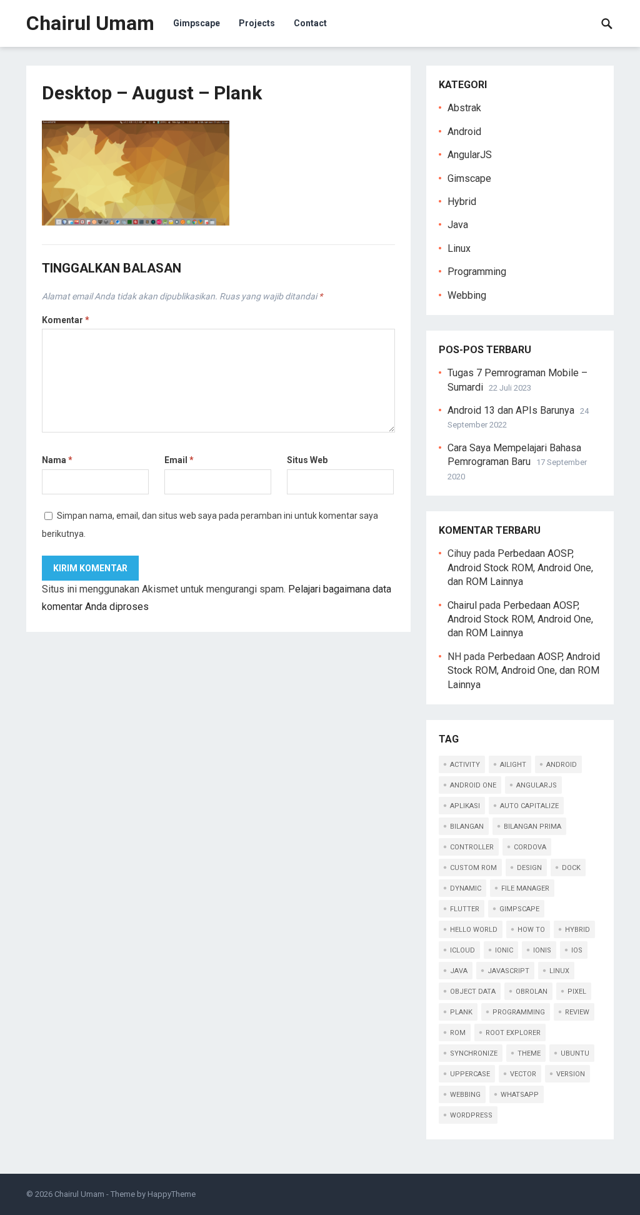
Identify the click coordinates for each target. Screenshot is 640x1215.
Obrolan (532, 992)
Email (179, 460)
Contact (310, 23)
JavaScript (508, 971)
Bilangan (467, 826)
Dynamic (465, 888)
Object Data (473, 992)
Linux (459, 248)
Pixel (577, 992)
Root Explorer (513, 1033)
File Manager (525, 888)
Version (570, 1074)
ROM (458, 1033)
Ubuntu (575, 1053)
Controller (472, 847)
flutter (464, 909)
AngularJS (470, 155)
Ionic (504, 950)
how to (531, 930)
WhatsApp (520, 1095)
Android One (473, 785)
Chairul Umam (90, 23)
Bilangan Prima (532, 826)
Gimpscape (196, 23)
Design (529, 868)
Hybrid (462, 202)
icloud (462, 950)
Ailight (513, 765)
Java (458, 225)
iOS (576, 950)
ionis (542, 950)
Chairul (462, 605)
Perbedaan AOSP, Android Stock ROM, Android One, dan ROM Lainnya (520, 568)
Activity (465, 765)
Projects (257, 23)
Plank (461, 1012)
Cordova (530, 847)
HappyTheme (172, 1194)
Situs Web (307, 460)
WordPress (471, 1115)
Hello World (474, 930)
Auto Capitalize (529, 806)
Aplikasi (465, 806)
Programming (477, 272)
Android (464, 132)
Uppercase (470, 1074)
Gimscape (469, 178)
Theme (529, 1053)
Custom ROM (473, 868)
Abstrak (464, 108)
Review (577, 1012)
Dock (571, 868)
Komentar (65, 320)
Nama (57, 460)
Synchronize (474, 1053)
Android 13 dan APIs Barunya (511, 410)
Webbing (467, 295)
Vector (523, 1074)
